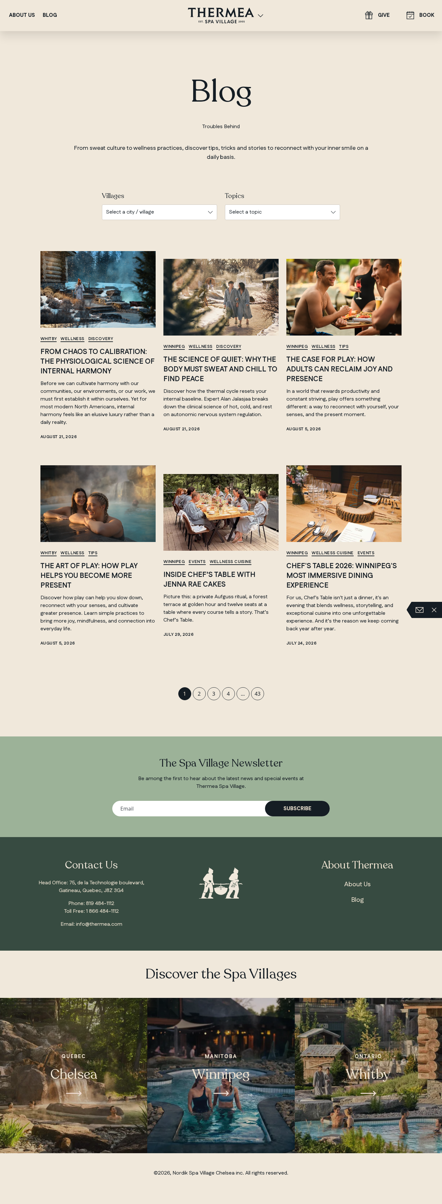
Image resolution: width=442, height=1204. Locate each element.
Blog (50, 15)
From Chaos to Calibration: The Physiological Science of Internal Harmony (97, 361)
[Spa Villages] (260, 15)
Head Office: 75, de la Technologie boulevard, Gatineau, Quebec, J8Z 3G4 (91, 886)
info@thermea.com (99, 924)
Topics (234, 196)
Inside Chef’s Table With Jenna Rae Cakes (209, 580)
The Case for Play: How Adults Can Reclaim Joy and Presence (339, 369)
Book (426, 15)
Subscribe (297, 808)
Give (384, 15)
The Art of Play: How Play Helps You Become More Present (88, 575)
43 (257, 693)
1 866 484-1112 (102, 911)
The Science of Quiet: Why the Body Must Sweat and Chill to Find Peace (220, 369)
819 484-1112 (100, 903)
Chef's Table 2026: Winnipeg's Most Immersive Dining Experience (341, 575)
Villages (113, 196)
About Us (22, 15)
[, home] (221, 14)
